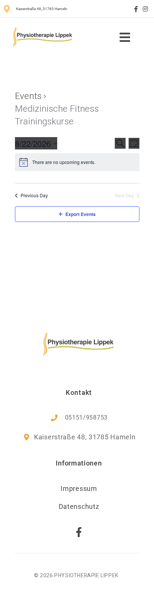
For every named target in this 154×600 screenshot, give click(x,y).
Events (28, 96)
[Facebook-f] (136, 9)
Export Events (80, 214)
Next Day (124, 195)
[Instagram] (145, 9)
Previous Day (34, 195)
